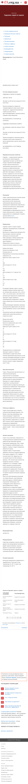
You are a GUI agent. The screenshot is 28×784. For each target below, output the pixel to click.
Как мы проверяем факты (7, 765)
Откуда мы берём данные (7, 770)
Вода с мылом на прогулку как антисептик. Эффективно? (13, 706)
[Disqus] (14, 649)
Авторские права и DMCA (7, 774)
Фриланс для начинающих (8, 721)
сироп (6, 624)
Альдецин (24, 627)
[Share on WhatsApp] (7, 618)
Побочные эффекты (9, 44)
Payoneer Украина (11, 677)
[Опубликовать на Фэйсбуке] (10, 618)
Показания (7, 36)
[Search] (25, 2)
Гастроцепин (4, 627)
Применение (7, 39)
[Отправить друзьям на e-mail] (15, 618)
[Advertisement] (15, 72)
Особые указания (9, 46)
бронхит (12, 215)
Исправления (4, 772)
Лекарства (14, 13)
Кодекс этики (4, 768)
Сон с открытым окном (11, 697)
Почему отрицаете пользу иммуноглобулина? (12, 689)
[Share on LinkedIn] (20, 618)
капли (3, 624)
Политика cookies (5, 758)
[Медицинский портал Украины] (10, 2)
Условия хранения (9, 54)
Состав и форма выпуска (11, 31)
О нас (2, 746)
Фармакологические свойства (12, 33)
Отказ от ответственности (7, 760)
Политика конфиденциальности (8, 753)
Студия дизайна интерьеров (8, 711)
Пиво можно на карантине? (12, 701)
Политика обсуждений (6, 781)
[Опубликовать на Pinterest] (18, 618)
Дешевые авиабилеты (7, 731)
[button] (21, 2)
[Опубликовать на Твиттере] (12, 618)
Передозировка (8, 51)
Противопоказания (9, 41)
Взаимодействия (8, 49)
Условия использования (6, 756)
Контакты (3, 748)
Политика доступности (6, 779)
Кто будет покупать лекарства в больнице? (13, 693)
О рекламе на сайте (6, 776)
